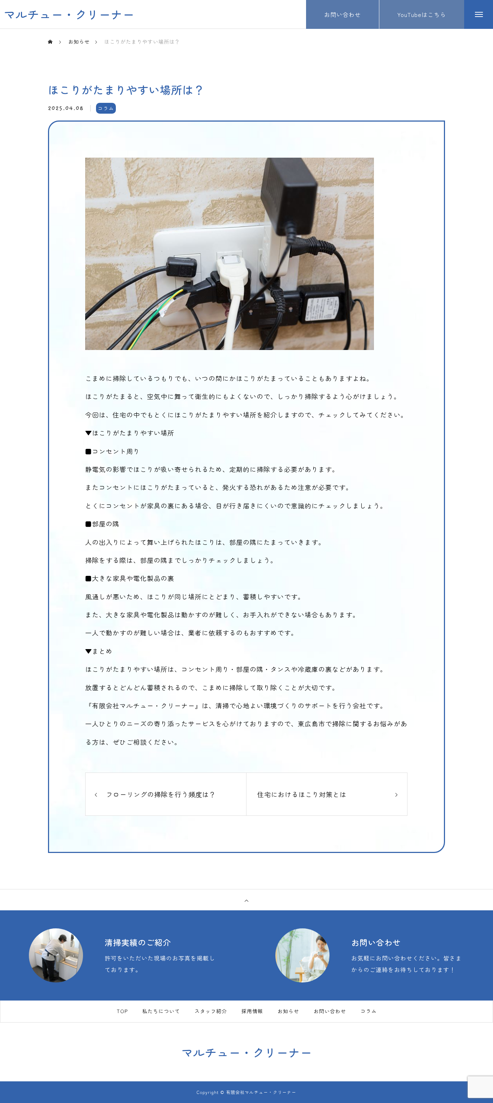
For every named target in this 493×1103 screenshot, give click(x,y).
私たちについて (161, 1011)
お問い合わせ (330, 1011)
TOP (122, 1011)
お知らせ (288, 1011)
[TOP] (246, 900)
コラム (106, 108)
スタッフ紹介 (211, 1011)
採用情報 (252, 1011)
